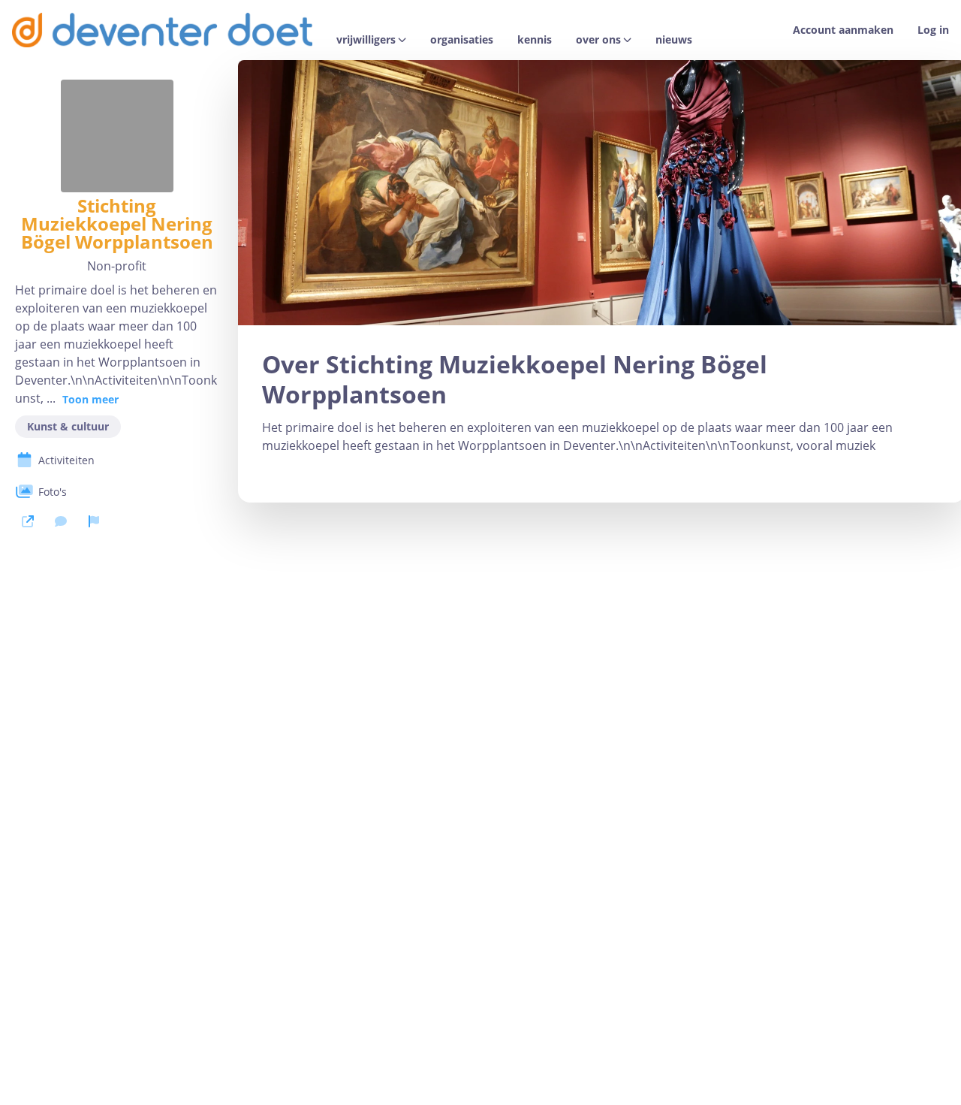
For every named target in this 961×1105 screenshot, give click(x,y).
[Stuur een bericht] (61, 521)
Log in (933, 30)
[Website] (28, 521)
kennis (534, 40)
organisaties (461, 40)
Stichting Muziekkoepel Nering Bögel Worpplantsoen (117, 224)
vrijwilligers (366, 40)
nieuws (673, 40)
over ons (598, 40)
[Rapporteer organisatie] (94, 521)
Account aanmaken (843, 30)
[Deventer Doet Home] (162, 30)
